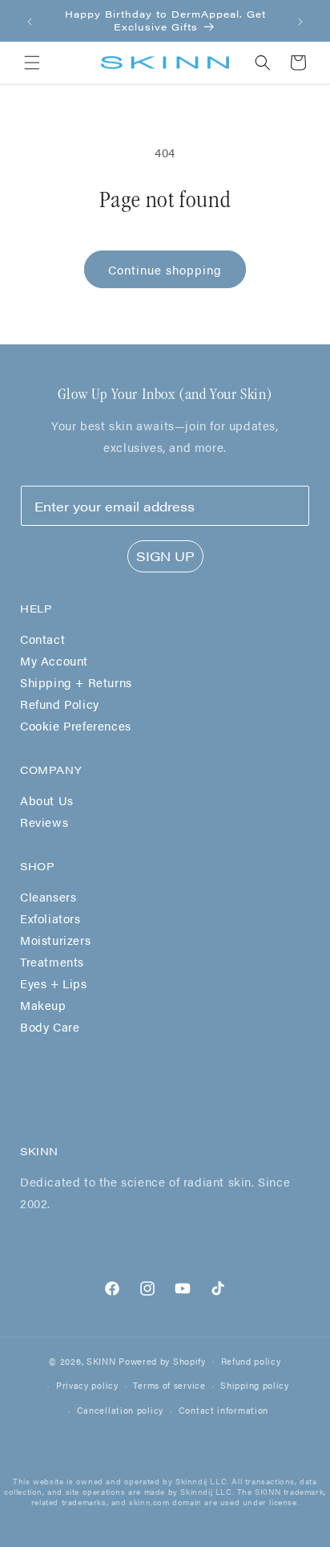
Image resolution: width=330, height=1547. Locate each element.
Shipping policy (254, 1385)
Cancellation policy (120, 1410)
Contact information (223, 1410)
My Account (54, 660)
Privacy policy (87, 1385)
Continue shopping (165, 269)
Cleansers (48, 896)
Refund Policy (59, 703)
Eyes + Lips (53, 983)
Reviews (44, 821)
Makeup (43, 1004)
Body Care (49, 1026)
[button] (32, 62)
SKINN (101, 1360)
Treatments (52, 961)
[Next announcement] (300, 21)
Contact (42, 638)
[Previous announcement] (29, 21)
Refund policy (251, 1361)
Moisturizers (55, 939)
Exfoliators (50, 918)
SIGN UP (165, 556)
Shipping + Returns (76, 682)
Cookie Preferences (75, 725)
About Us (47, 800)
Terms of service (169, 1385)
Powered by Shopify (162, 1360)
